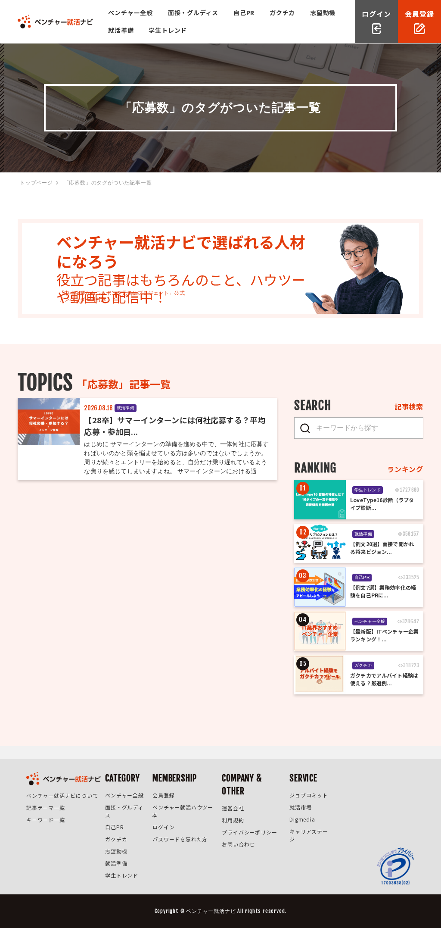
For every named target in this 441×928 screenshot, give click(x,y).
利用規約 (233, 820)
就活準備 (121, 30)
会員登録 (163, 795)
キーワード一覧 (45, 819)
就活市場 (300, 807)
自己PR (244, 12)
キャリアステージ (308, 835)
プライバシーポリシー (249, 832)
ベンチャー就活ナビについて (62, 795)
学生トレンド (168, 30)
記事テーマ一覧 (45, 807)
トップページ (36, 183)
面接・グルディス (193, 12)
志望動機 (322, 12)
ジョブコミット (308, 795)
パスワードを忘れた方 (180, 839)
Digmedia (302, 819)
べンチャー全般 (130, 12)
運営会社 (233, 808)
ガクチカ (282, 12)
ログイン (163, 827)
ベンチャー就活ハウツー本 (182, 811)
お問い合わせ (238, 844)
